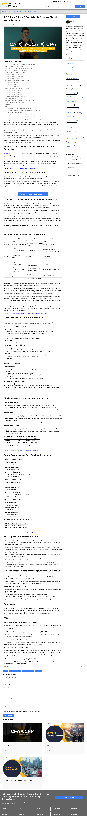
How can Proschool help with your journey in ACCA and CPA (20, 100)
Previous (6, 666)
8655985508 (39, 814)
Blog (7, 11)
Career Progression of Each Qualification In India (17, 88)
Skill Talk (70, 138)
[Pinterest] (74, 58)
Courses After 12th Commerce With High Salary (12, 782)
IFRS (79, 112)
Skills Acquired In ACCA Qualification (16, 74)
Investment (71, 116)
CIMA (77, 85)
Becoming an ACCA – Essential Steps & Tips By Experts (23, 168)
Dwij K (6, 671)
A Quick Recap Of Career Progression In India (18, 96)
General (70, 112)
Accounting (71, 67)
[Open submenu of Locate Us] (51, 7)
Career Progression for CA (13, 92)
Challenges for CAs (11, 84)
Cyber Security (72, 93)
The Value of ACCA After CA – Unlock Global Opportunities (24, 394)
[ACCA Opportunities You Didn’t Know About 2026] (64, 723)
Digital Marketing (72, 101)
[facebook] (4, 677)
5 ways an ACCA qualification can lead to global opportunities (24, 450)
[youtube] (15, 677)
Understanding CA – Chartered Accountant (16, 66)
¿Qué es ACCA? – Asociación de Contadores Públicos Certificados (21, 64)
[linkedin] (9, 677)
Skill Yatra (79, 138)
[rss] (12, 677)
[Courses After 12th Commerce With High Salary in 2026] (22, 757)
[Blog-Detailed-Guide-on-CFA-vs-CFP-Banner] (22, 723)
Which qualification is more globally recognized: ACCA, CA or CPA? (23, 110)
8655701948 (39, 810)
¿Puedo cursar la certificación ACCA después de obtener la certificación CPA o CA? (27, 116)
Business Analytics (73, 78)
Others (70, 127)
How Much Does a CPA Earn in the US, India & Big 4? (22, 532)
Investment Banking (73, 120)
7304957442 (57, 814)
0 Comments (38, 671)
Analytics (70, 70)
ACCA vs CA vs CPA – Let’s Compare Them (16, 70)
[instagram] (7, 677)
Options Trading (72, 123)
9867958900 (5, 810)
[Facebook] (66, 58)
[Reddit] (71, 58)
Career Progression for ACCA (14, 90)
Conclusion (8, 104)
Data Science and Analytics (75, 97)
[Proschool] (11, 2)
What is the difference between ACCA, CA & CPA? (19, 108)
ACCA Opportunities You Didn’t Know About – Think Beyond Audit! (57, 747)
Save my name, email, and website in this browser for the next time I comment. (22, 711)
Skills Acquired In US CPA (13, 78)
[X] (69, 58)
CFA (76, 82)
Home (3, 11)
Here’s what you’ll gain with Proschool (16, 102)
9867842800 (22, 810)
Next (82, 666)
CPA (27, 575)
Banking (70, 74)
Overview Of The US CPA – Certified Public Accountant (18, 68)
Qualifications (71, 131)
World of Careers (72, 150)
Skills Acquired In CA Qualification (15, 76)
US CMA (70, 146)
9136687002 (74, 814)
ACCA (5, 153)
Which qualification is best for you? (14, 98)
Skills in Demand (72, 135)
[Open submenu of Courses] (39, 7)
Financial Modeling (73, 108)
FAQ (6, 106)
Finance (70, 105)
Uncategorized (71, 142)
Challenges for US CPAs (12, 86)
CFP (69, 85)
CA (75, 16)
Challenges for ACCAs (12, 82)
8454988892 (5, 814)
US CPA (7, 203)
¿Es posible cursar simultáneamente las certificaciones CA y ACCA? (24, 114)
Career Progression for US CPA (14, 94)
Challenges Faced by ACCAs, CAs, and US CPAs (17, 80)
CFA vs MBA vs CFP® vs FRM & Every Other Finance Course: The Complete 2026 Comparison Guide (20, 747)
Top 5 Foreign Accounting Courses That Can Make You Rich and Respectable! (28, 313)
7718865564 (22, 814)
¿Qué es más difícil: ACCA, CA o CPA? (16, 112)
